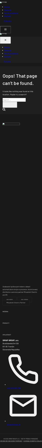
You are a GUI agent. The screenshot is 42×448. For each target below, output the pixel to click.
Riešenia (7, 10)
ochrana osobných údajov (32, 441)
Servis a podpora (11, 13)
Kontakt (7, 16)
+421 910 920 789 (14, 388)
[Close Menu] (5, 40)
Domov (7, 7)
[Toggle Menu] (5, 29)
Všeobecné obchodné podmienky (11, 441)
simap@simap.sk (13, 424)
